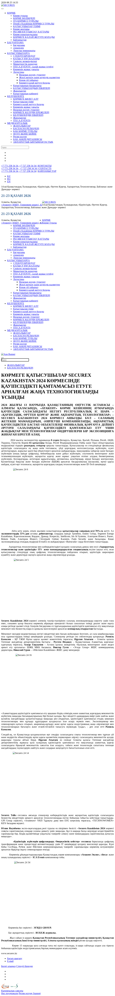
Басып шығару (14, 958)
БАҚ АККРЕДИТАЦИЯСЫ (27, 139)
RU (9, 179)
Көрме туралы (20, 15)
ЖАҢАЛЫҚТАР (22, 126)
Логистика (18, 72)
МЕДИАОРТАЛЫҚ (17, 123)
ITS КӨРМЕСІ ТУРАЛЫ (25, 21)
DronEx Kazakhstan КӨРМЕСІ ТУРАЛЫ (33, 23)
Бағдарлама (19, 45)
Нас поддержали (9, 993)
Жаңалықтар (19, 91)
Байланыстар (20, 40)
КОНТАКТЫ (45, 165)
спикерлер (18, 48)
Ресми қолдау (20, 136)
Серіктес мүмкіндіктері (25, 61)
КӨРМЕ (11, 13)
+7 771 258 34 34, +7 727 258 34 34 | (19, 165)
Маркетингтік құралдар (25, 64)
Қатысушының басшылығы (27, 85)
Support (37, 993)
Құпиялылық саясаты (12, 990)
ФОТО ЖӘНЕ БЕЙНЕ (25, 134)
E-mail (10, 961)
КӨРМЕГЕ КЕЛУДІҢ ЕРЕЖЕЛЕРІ (31, 112)
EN (8, 181)
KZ (8, 176)
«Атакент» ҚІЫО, (10, 204)
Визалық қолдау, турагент (32, 74)
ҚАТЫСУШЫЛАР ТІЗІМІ (26, 26)
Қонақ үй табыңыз (28, 80)
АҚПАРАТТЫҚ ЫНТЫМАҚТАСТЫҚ (33, 142)
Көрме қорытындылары (25, 34)
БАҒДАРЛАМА (15, 42)
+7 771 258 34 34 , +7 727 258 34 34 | (19, 168)
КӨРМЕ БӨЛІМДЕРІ (24, 18)
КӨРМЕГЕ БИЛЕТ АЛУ (25, 99)
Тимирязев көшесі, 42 (31, 204)
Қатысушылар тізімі (23, 101)
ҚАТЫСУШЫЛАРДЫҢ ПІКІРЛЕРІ (31, 88)
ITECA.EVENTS (21, 120)
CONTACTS (44, 168)
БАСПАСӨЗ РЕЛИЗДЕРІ (26, 128)
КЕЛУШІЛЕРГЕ (15, 96)
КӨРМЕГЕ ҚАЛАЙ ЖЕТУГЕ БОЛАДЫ (34, 37)
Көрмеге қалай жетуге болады (34, 83)
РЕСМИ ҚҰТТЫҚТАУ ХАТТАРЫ (31, 31)
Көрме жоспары (21, 29)
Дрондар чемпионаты (24, 50)
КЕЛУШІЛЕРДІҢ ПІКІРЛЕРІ (28, 115)
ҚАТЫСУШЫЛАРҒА (18, 53)
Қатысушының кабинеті (25, 93)
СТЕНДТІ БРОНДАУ (24, 56)
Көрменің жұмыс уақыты (26, 69)
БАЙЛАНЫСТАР (47, 171)
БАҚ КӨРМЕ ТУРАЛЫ (25, 131)
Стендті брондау (24, 966)
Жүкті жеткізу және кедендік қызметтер (39, 77)
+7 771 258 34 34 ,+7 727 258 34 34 (18, 171)
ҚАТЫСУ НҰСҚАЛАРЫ (26, 58)
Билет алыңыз (8, 966)
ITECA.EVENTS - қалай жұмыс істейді (33, 66)
